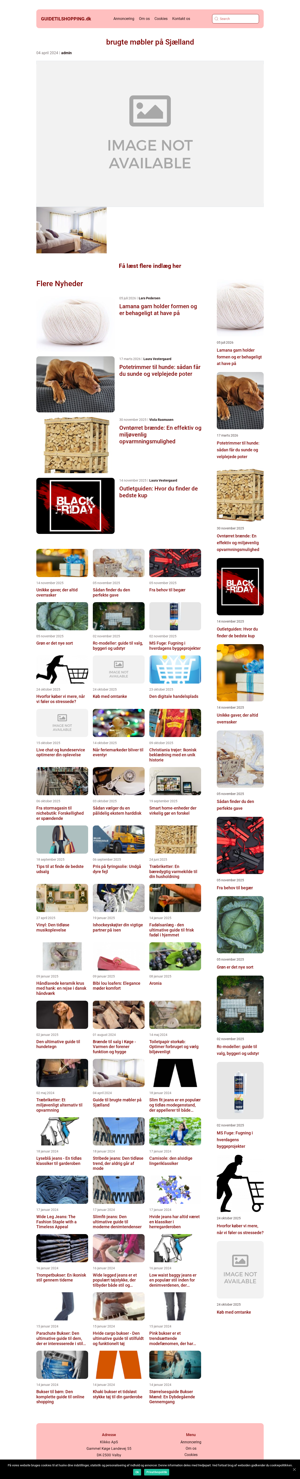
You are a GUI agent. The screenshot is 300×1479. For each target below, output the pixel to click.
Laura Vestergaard (157, 359)
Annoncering (123, 18)
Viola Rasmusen (161, 420)
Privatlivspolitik (156, 1472)
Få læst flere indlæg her (150, 265)
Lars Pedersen (149, 298)
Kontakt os (181, 18)
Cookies (161, 18)
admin (66, 53)
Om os (144, 18)
